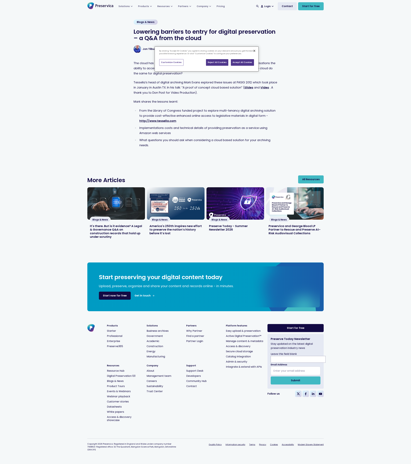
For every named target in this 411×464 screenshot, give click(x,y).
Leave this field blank (284, 354)
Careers (152, 381)
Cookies (274, 444)
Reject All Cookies (217, 62)
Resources (163, 6)
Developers (193, 376)
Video (264, 87)
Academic (153, 341)
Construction (155, 346)
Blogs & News (115, 381)
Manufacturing (156, 356)
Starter (111, 331)
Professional (114, 336)
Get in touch (143, 295)
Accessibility (288, 444)
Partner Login (194, 341)
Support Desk (194, 371)
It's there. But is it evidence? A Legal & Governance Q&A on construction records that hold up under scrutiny (116, 231)
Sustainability (155, 386)
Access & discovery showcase (119, 418)
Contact (287, 6)
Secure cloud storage (239, 351)
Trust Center (155, 391)
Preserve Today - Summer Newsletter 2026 (228, 228)
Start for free (311, 6)
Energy (151, 351)
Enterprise (113, 341)
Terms (252, 444)
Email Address (279, 364)
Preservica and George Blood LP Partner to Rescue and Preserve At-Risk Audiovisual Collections (295, 229)
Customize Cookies (171, 62)
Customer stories (118, 401)
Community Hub (196, 381)
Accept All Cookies (242, 62)
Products (143, 6)
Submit (295, 380)
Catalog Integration (238, 356)
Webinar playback (118, 396)
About (150, 371)
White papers (115, 412)
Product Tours (116, 386)
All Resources (311, 179)
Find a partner (195, 336)
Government (155, 336)
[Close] (254, 50)
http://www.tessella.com (157, 121)
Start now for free (115, 295)
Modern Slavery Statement (311, 444)
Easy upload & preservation (243, 331)
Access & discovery (238, 346)
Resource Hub (115, 371)
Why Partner (194, 331)
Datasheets (114, 407)
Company (202, 6)
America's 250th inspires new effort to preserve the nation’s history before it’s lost (175, 229)
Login (267, 6)
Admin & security (236, 361)
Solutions (124, 6)
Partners (183, 6)
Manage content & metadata (244, 341)
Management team (159, 376)
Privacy (262, 444)
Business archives (158, 331)
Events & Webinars (119, 391)
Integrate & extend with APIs (244, 367)
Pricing (221, 6)
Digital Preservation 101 (121, 376)
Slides (248, 87)
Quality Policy (215, 444)
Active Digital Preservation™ (243, 336)
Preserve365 (115, 346)
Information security (235, 444)
